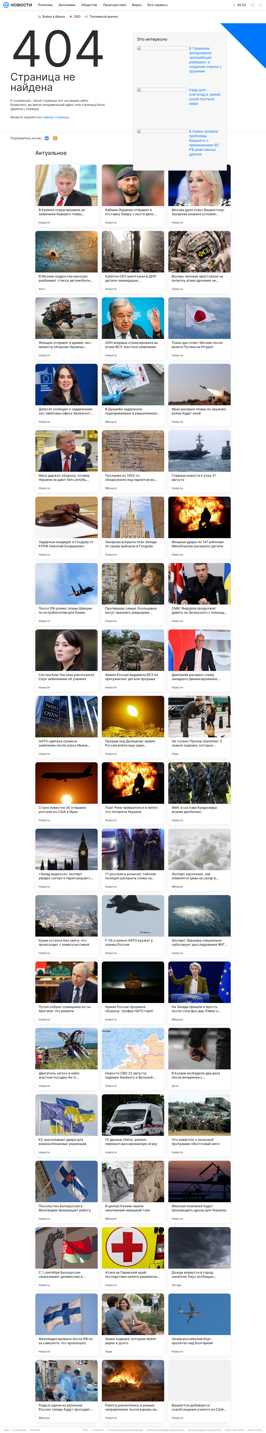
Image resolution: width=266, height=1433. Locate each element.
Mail (6, 1430)
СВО (77, 16)
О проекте (98, 1430)
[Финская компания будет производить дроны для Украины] (199, 1192)
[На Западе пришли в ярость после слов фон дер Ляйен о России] (199, 992)
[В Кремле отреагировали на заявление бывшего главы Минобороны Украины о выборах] (66, 196)
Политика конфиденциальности (165, 1430)
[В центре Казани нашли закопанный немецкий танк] (133, 1192)
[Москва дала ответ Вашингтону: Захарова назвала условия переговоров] (199, 196)
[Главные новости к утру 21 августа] (199, 461)
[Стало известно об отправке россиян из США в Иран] (66, 793)
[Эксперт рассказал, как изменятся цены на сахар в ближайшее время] (199, 860)
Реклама (35, 1430)
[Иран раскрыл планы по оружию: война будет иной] (199, 395)
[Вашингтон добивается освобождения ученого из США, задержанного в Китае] (199, 1391)
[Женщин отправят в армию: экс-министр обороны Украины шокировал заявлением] (66, 328)
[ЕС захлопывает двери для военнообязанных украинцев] (66, 1125)
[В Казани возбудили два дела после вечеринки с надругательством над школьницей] (199, 1059)
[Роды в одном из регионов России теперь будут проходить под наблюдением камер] (66, 1391)
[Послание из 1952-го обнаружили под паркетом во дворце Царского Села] (133, 461)
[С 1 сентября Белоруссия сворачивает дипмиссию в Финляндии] (66, 1258)
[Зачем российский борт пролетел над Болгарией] (199, 1325)
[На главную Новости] (20, 5)
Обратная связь (234, 1430)
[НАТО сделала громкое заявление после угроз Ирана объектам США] (66, 727)
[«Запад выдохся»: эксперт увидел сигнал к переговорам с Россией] (66, 860)
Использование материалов (204, 1430)
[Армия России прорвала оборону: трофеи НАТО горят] (133, 992)
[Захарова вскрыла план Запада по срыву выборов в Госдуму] (133, 528)
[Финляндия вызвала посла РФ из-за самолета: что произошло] (66, 1325)
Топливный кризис (103, 16)
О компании (20, 1430)
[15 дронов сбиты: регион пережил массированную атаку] (133, 1125)
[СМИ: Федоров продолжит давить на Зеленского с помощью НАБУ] (199, 594)
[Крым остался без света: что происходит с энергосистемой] (66, 926)
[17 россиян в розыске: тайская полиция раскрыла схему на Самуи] (133, 860)
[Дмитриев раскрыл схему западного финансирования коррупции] (199, 660)
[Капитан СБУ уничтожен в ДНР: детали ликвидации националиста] (133, 262)
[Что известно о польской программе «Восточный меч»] (199, 1125)
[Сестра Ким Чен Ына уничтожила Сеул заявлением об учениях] (66, 660)
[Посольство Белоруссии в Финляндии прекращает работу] (66, 1192)
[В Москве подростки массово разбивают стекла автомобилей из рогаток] (66, 262)
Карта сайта (255, 1430)
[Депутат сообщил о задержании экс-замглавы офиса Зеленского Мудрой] (66, 395)
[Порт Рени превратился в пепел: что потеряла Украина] (133, 793)
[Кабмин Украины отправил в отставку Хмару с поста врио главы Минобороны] (133, 196)
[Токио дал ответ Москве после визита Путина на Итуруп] (199, 328)
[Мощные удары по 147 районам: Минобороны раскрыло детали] (199, 528)
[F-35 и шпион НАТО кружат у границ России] (133, 926)
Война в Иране (53, 16)
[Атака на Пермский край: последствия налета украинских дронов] (133, 1258)
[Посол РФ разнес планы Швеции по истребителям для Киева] (66, 594)
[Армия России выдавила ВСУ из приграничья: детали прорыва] (133, 660)
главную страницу (55, 117)
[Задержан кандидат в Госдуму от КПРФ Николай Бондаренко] (66, 528)
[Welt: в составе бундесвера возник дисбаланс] (199, 793)
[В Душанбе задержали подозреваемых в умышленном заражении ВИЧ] (133, 395)
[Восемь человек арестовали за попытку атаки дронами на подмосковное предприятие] (199, 262)
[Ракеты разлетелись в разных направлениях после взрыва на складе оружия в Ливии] (133, 1391)
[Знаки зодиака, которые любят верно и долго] (133, 1325)
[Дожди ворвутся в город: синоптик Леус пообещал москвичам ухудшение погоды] (199, 1258)
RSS (85, 1430)
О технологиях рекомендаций (125, 1430)
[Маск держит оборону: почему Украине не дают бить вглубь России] (66, 461)
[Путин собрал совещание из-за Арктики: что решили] (66, 992)
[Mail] (6, 5)
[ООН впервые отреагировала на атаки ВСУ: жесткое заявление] (133, 328)
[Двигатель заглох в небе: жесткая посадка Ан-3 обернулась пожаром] (66, 1059)
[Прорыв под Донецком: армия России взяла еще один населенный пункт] (133, 727)
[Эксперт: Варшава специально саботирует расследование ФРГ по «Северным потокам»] (199, 926)
